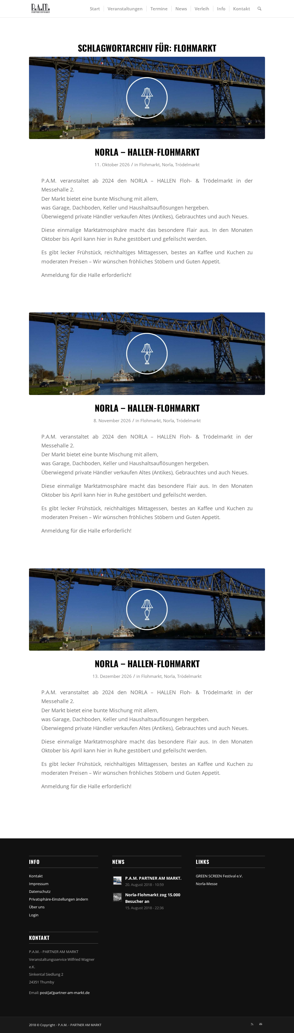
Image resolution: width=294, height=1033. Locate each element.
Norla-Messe (206, 883)
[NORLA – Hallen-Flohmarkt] (147, 98)
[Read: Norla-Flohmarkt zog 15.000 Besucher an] (117, 897)
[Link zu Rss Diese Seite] (252, 1024)
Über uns (37, 906)
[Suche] (259, 8)
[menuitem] (95, 8)
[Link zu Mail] (260, 1024)
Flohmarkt (149, 164)
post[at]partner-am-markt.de (65, 992)
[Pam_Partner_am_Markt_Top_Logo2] (45, 8)
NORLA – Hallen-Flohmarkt (147, 151)
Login (33, 914)
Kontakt (36, 876)
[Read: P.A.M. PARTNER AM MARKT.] (117, 880)
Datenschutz (40, 891)
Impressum (39, 883)
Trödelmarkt (187, 164)
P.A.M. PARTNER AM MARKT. (153, 878)
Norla (167, 164)
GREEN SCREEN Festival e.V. (219, 876)
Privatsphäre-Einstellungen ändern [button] (58, 899)
